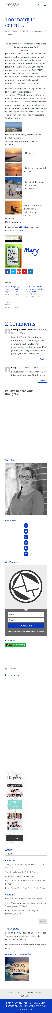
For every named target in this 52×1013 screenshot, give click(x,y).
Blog (38, 992)
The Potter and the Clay (36, 898)
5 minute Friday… (12, 302)
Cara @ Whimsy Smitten (23, 329)
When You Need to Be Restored (19, 876)
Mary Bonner (12, 31)
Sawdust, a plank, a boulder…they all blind (13, 288)
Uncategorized (37, 31)
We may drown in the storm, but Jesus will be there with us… (35, 289)
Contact (25, 996)
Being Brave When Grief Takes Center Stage (25, 888)
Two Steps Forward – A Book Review (21, 872)
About (19, 992)
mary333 (15, 367)
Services (29, 992)
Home (10, 992)
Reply (42, 359)
